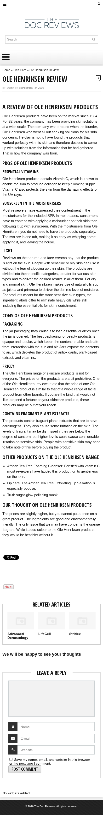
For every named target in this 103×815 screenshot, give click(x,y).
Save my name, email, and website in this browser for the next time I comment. (49, 761)
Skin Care (19, 70)
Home (6, 70)
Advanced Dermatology (17, 636)
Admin (10, 87)
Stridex (75, 634)
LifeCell (44, 634)
